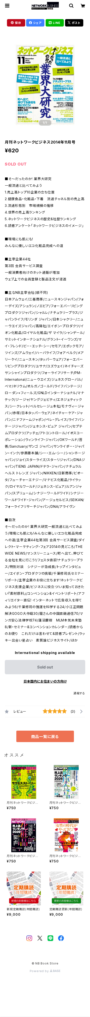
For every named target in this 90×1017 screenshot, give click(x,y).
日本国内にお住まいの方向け (45, 681)
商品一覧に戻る (45, 736)
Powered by (40, 971)
